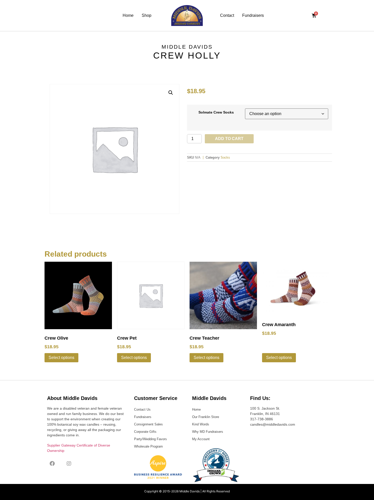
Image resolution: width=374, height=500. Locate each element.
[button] (170, 92)
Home (128, 15)
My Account (201, 439)
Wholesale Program (148, 446)
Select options (61, 357)
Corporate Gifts (145, 432)
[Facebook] (52, 464)
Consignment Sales (148, 424)
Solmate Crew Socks (216, 112)
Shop (146, 15)
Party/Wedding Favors (150, 439)
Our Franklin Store (205, 417)
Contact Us (142, 409)
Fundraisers (253, 15)
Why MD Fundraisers (207, 432)
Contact (227, 15)
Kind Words (200, 424)
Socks (225, 157)
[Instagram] (69, 464)
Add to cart (229, 138)
